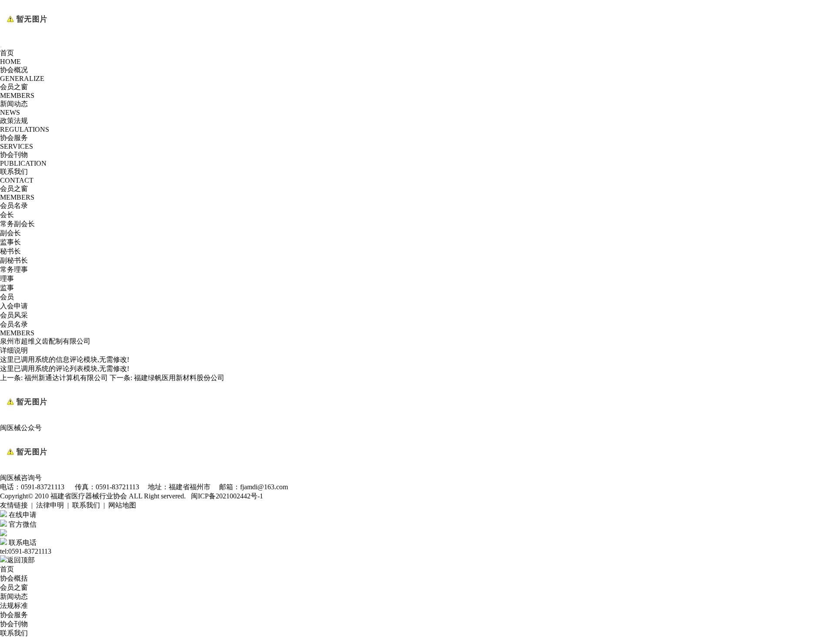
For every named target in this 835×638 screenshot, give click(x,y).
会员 (7, 297)
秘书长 (10, 251)
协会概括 (14, 578)
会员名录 (14, 205)
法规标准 (14, 605)
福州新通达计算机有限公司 (66, 377)
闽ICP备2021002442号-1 (227, 496)
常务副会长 (17, 223)
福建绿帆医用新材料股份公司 (179, 377)
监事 (7, 287)
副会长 (10, 233)
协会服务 (14, 614)
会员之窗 (14, 587)
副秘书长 (14, 260)
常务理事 (14, 269)
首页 (7, 569)
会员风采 (14, 315)
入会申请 (14, 306)
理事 (7, 278)
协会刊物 (14, 624)
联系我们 (14, 633)
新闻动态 (14, 596)
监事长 (10, 242)
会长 (7, 214)
